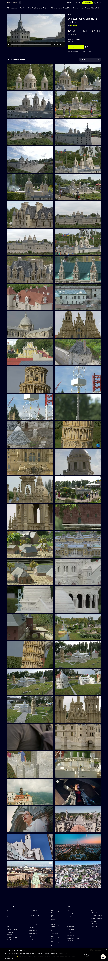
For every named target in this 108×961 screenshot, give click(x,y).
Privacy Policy (71, 929)
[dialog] (54, 954)
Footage (45, 8)
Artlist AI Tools (95, 8)
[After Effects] (58, 916)
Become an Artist (72, 920)
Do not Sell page (16, 956)
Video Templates (12, 8)
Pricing (8, 926)
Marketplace (10, 914)
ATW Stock (73, 25)
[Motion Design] (58, 937)
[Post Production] (58, 942)
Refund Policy (71, 926)
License (69, 932)
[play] (8, 44)
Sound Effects (67, 8)
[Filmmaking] (57, 934)
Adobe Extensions (12, 920)
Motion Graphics (33, 8)
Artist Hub (69, 917)
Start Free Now (87, 2)
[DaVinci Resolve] (58, 925)
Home (8, 910)
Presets (22, 8)
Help (68, 910)
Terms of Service (71, 923)
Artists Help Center (72, 914)
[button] (37, 959)
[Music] (54, 946)
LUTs (40, 8)
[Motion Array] (58, 911)
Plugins (87, 8)
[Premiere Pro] (58, 921)
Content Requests (12, 923)
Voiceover (54, 8)
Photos (82, 8)
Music (60, 8)
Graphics (76, 8)
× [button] (106, 949)
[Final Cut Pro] (58, 930)
